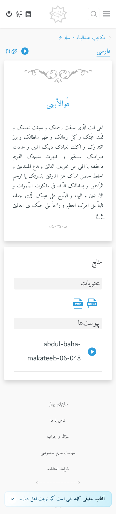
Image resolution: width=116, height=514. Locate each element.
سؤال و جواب (58, 437)
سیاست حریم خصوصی (58, 453)
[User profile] (9, 14)
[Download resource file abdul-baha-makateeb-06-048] (25, 51)
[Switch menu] (106, 14)
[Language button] (19, 14)
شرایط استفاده (58, 469)
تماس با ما (58, 421)
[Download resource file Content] (92, 303)
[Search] (93, 14)
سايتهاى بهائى (58, 404)
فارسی (103, 51)
